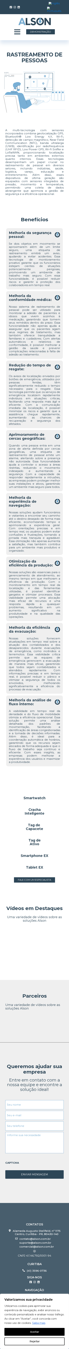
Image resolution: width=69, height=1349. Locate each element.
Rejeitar (35, 1341)
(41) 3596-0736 (37, 1270)
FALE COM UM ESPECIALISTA (34, 879)
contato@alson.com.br (35, 1238)
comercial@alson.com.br (36, 1246)
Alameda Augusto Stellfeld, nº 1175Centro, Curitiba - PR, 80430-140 (37, 1232)
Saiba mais (38, 1323)
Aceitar (34, 1331)
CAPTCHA (12, 1162)
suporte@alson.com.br (35, 1242)
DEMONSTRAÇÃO (40, 31)
